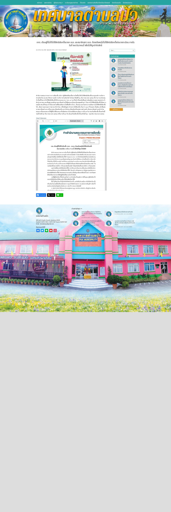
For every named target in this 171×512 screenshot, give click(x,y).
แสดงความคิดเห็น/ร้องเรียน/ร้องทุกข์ (99, 2)
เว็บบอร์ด (82, 2)
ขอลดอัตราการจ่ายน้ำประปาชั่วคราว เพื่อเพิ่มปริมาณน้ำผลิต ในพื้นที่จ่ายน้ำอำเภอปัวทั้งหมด (125, 85)
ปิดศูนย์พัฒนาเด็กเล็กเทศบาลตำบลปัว (125, 69)
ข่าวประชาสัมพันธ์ (61, 50)
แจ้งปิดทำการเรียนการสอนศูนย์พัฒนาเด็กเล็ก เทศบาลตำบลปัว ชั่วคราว (125, 93)
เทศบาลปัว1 (52, 50)
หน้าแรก (39, 2)
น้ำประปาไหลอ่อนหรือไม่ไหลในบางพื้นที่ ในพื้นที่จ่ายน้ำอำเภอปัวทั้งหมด (126, 76)
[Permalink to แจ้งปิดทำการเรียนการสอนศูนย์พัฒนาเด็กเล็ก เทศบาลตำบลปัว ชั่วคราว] (113, 92)
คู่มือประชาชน (58, 2)
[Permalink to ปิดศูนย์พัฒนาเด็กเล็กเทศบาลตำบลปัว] (113, 69)
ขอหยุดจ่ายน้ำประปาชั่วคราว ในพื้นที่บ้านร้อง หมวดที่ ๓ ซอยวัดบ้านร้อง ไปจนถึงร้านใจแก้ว (125, 61)
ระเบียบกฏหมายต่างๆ (71, 2)
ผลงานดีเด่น (48, 2)
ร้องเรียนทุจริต (116, 2)
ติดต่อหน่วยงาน (127, 2)
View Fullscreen (41, 118)
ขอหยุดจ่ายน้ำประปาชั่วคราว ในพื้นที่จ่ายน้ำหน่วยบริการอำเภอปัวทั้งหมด (126, 102)
